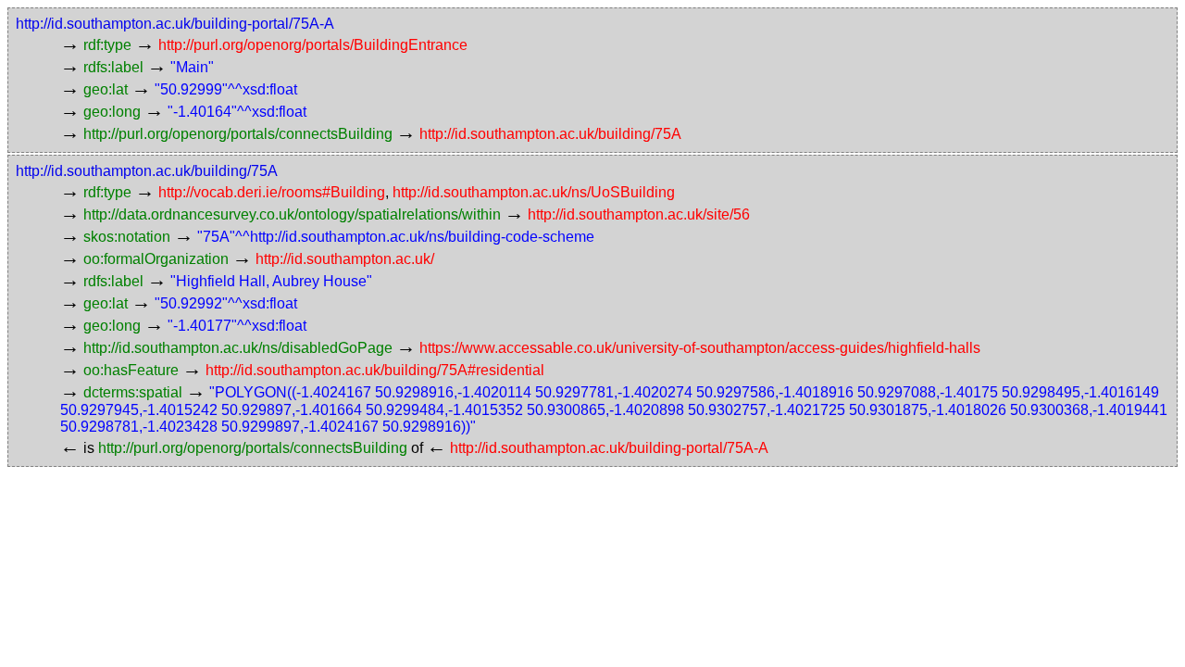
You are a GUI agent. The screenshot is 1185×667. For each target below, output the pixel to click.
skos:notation (126, 237)
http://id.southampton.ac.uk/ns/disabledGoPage (238, 348)
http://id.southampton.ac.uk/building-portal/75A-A (175, 23)
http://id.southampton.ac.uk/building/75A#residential (375, 370)
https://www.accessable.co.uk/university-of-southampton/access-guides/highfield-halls (699, 348)
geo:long (112, 112)
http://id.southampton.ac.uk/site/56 (639, 214)
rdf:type (107, 45)
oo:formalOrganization (156, 259)
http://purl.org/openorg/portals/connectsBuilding (238, 134)
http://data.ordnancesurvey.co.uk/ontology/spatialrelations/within (292, 214)
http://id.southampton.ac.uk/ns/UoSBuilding (534, 192)
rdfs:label (113, 67)
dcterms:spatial (132, 392)
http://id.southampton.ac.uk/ (345, 259)
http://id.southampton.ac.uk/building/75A (550, 134)
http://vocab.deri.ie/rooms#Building (271, 192)
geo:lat (105, 89)
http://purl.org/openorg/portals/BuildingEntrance (313, 45)
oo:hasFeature (131, 370)
